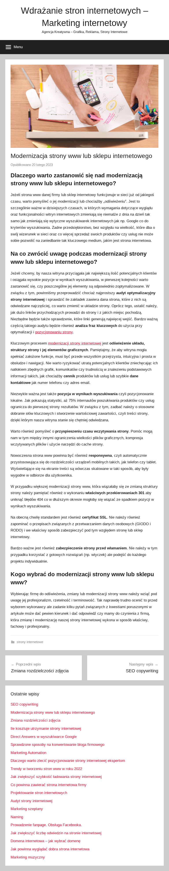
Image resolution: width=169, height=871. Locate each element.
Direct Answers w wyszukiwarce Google (44, 737)
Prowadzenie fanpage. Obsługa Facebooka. (46, 825)
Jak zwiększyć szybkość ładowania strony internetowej (56, 777)
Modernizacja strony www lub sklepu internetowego (53, 712)
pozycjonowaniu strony (54, 332)
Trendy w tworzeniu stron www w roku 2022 (46, 769)
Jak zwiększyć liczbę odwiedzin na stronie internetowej (56, 833)
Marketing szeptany (27, 809)
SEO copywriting (24, 704)
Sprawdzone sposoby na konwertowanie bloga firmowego (57, 745)
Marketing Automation (28, 753)
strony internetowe (30, 642)
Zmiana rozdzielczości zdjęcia (35, 720)
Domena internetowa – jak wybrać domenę (45, 841)
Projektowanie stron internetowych (39, 793)
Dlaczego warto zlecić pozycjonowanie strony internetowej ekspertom (68, 761)
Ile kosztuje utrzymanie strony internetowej (46, 728)
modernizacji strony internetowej (74, 343)
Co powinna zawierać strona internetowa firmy (48, 785)
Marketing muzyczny (28, 857)
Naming (17, 817)
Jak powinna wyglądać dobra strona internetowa (50, 849)
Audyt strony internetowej (31, 801)
